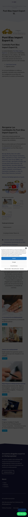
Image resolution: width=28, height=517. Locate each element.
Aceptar (14, 258)
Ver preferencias (14, 266)
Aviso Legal (22, 268)
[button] (26, 248)
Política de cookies (7, 268)
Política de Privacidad (15, 268)
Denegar (14, 262)
